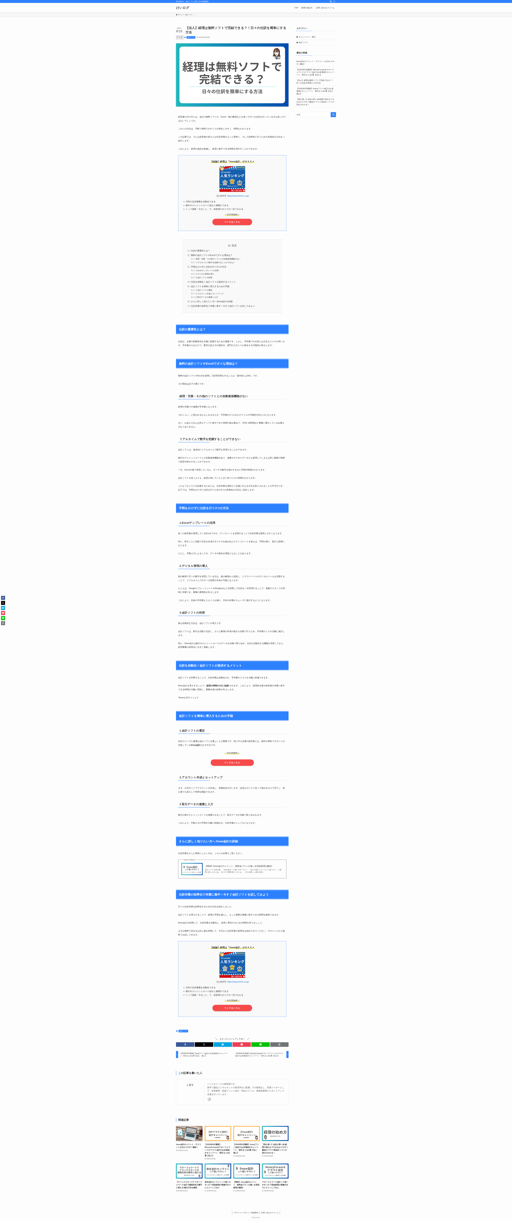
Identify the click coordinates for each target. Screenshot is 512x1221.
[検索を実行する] (333, 114)
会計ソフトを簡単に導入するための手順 (210, 286)
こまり (190, 1084)
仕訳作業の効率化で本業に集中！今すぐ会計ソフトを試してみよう (223, 306)
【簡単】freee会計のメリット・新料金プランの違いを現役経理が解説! (238, 866)
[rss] (331, 1)
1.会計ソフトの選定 (204, 290)
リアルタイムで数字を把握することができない (215, 262)
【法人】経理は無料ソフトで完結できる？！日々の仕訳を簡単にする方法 (315, 81)
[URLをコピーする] (279, 1044)
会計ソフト (191, 37)
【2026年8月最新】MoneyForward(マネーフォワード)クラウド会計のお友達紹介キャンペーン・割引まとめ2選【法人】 (315, 72)
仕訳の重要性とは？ (200, 251)
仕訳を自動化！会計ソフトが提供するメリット (213, 282)
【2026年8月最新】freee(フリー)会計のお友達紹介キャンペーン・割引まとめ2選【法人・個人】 (315, 91)
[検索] (334, 1)
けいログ (182, 7)
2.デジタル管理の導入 (205, 274)
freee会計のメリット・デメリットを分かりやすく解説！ (315, 62)
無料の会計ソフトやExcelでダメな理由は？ (212, 255)
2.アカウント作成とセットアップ (209, 294)
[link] (209, 1099)
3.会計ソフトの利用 (204, 277)
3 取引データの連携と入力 (207, 297)
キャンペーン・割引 (307, 37)
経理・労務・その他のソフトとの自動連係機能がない (218, 259)
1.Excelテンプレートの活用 (207, 270)
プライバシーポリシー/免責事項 (246, 1213)
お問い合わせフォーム (269, 1213)
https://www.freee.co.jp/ (238, 196)
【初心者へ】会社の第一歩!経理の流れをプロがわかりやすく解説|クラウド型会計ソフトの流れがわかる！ (315, 101)
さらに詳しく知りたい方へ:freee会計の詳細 (212, 301)
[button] (185, 1044)
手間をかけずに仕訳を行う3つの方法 (208, 267)
